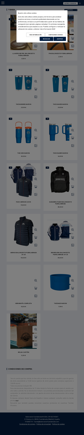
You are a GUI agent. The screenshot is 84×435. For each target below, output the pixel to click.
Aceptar (60, 39)
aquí (53, 29)
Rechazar (46, 39)
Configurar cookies (55, 35)
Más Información (36, 35)
